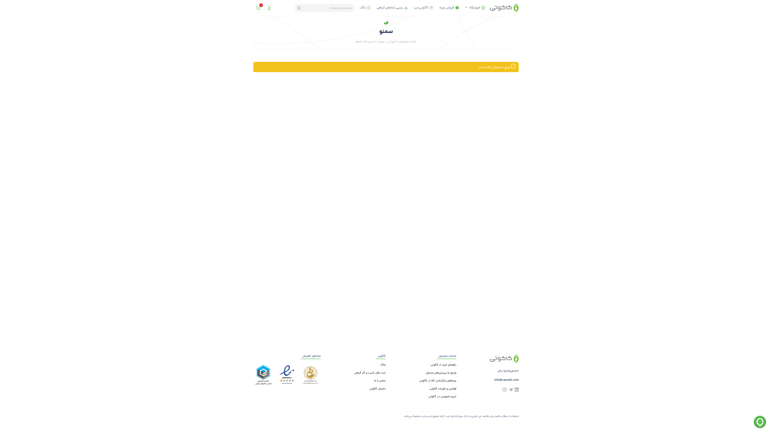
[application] (467, 8)
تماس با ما (380, 381)
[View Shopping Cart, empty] (258, 8)
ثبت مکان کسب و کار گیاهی (370, 373)
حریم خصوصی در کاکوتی (442, 397)
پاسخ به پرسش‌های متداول (441, 373)
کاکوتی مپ (421, 8)
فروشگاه (474, 8)
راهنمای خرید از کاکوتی (443, 365)
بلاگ (363, 8)
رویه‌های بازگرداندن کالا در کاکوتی (437, 381)
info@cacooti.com (506, 380)
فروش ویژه (446, 8)
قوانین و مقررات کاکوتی (442, 389)
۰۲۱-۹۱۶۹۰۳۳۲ (508, 372)
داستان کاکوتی (377, 389)
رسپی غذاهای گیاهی (390, 8)
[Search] (299, 8)
